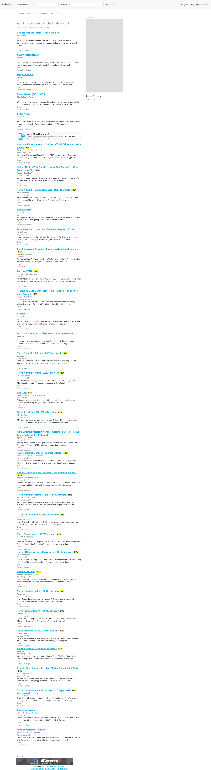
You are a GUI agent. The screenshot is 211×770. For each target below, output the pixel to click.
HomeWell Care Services (27, 274)
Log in (193, 5)
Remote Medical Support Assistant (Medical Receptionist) (46, 472)
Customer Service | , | (28, 710)
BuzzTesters (22, 36)
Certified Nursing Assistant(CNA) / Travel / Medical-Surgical (47, 249)
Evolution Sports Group (26, 673)
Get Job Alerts (70, 136)
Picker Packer (24, 209)
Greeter (21, 313)
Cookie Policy (50, 769)
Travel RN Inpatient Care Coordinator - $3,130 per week (45, 552)
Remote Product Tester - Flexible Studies (38, 32)
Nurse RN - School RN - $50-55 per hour (37, 412)
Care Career (22, 633)
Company (43, 13)
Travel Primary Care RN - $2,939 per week (38, 630)
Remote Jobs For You (25, 173)
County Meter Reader (28, 55)
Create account (203, 5)
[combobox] (81, 4)
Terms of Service (37, 769)
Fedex (19, 77)
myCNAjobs (22, 232)
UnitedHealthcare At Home (28, 713)
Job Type (54, 13)
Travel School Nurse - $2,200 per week (36, 534)
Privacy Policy (62, 769)
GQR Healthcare (23, 555)
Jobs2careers (49, 766)
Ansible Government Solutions (29, 478)
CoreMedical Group (25, 537)
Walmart (20, 117)
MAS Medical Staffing (26, 254)
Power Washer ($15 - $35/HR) (32, 94)
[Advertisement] (104, 55)
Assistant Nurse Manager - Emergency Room (39, 453)
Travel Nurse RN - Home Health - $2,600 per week (42, 494)
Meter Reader (22, 58)
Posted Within (31, 13)
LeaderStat (21, 614)
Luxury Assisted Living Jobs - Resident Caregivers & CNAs (46, 229)
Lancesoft (21, 356)
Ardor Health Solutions (26, 497)
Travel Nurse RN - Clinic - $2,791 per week (38, 591)
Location (19, 13)
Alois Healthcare (24, 193)
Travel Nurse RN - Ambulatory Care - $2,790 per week (43, 690)
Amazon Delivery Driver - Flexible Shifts (37, 648)
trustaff (20, 517)
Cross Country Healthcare (27, 693)
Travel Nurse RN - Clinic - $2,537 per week (38, 372)
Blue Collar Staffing (25, 97)
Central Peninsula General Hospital (31, 395)
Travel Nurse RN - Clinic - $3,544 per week (38, 514)
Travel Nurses (23, 594)
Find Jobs (109, 5)
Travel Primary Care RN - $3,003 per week (38, 611)
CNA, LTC (22, 392)
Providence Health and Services (30, 150)
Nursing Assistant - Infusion (31, 729)
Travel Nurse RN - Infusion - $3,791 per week (39, 353)
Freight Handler (25, 74)
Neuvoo (61, 766)
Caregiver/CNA (24, 271)
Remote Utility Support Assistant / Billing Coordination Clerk (47, 668)
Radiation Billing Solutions (28, 574)
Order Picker (23, 114)
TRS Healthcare (23, 376)
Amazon (20, 336)
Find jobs (184, 5)
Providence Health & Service (28, 733)
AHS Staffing (22, 415)
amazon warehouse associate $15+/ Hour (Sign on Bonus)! (46, 333)
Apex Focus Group (24, 438)
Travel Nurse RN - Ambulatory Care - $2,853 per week (43, 190)
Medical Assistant (26, 571)
